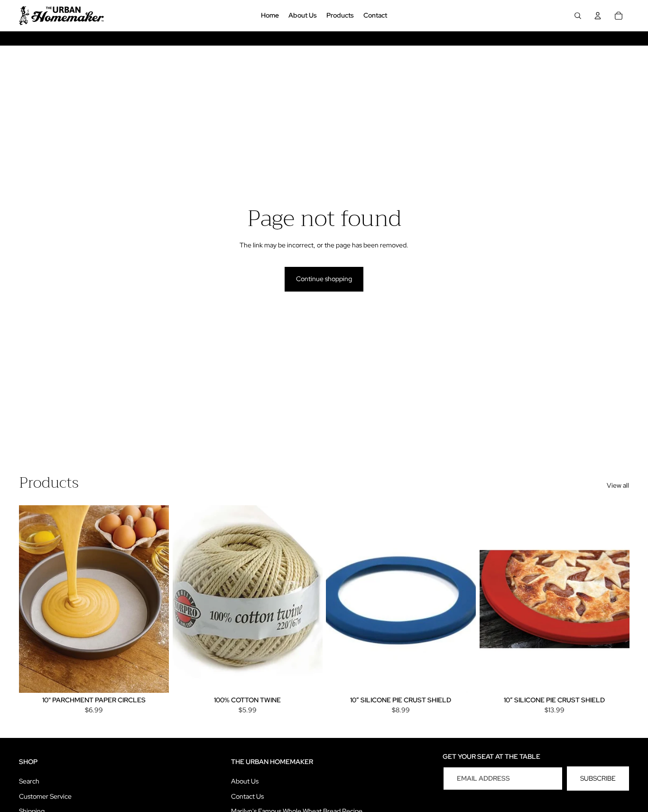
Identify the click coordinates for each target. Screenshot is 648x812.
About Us (245, 781)
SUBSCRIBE (598, 778)
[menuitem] (270, 15)
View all (618, 485)
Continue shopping (324, 278)
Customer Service (45, 796)
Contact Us (247, 796)
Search (29, 781)
